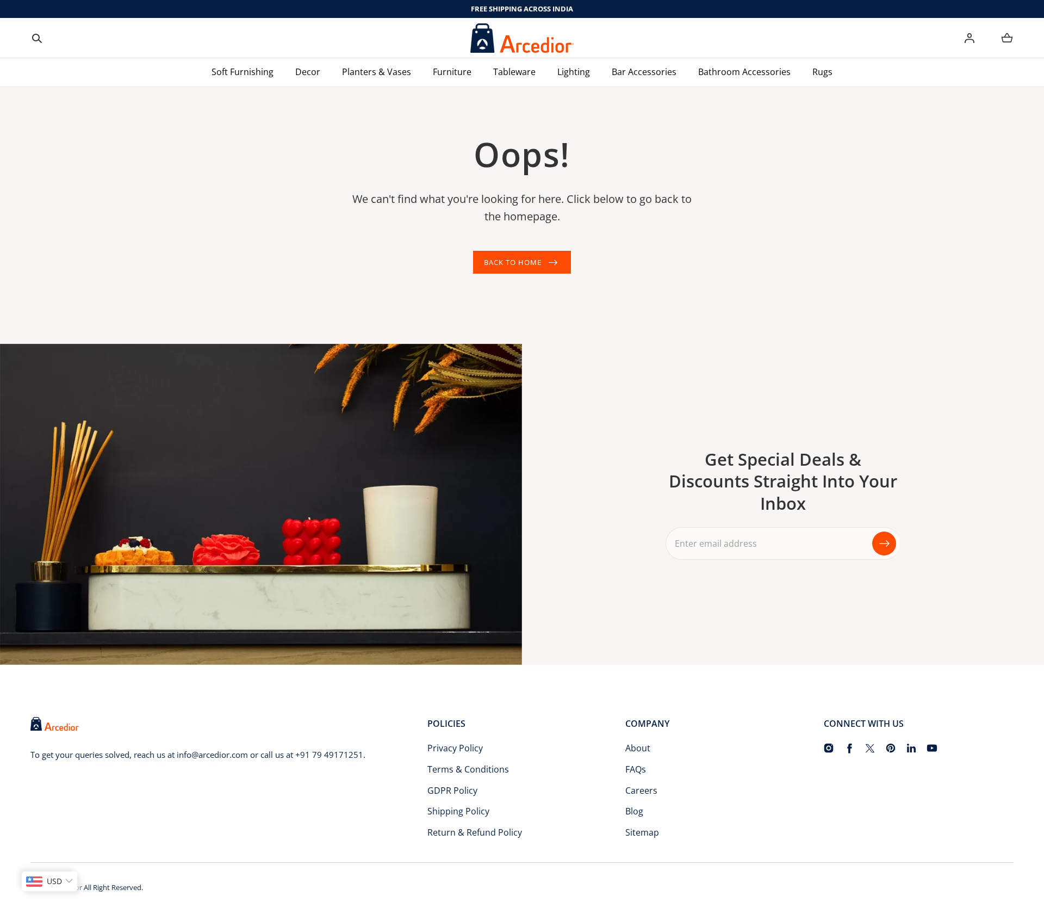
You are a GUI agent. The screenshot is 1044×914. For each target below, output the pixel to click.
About (637, 748)
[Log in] (969, 38)
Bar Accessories (644, 72)
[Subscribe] (884, 543)
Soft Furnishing (243, 72)
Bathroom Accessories (744, 72)
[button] (37, 38)
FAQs (635, 769)
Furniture (452, 72)
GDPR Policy (452, 790)
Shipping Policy (458, 811)
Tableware (514, 72)
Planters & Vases (376, 72)
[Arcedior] (522, 38)
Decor (307, 72)
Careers (641, 790)
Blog (634, 811)
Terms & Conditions (468, 769)
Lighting (573, 72)
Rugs (822, 72)
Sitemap (642, 832)
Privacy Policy (455, 748)
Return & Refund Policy (474, 832)
